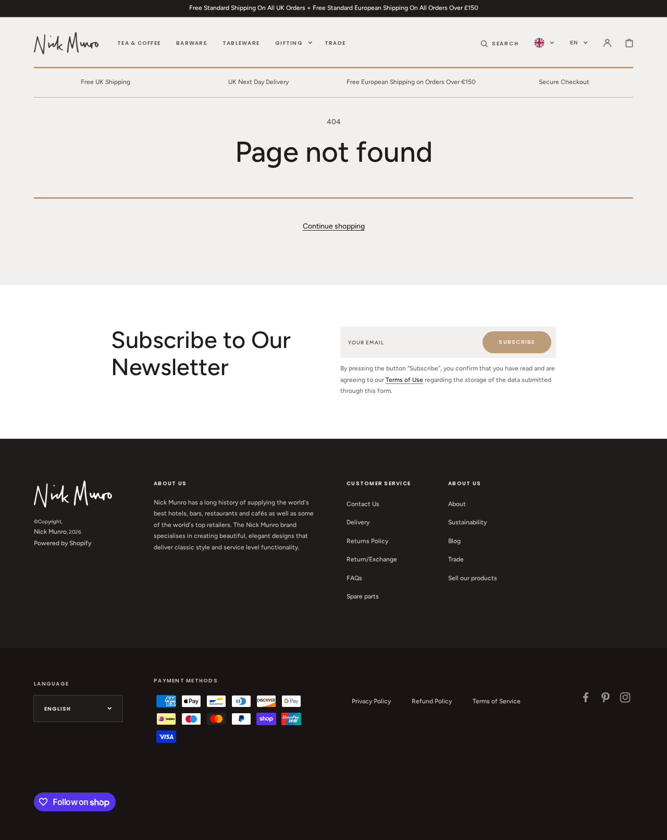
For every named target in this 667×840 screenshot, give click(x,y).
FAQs (354, 578)
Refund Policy (432, 701)
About (457, 504)
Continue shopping (334, 226)
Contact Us (363, 504)
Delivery (358, 522)
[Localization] (544, 42)
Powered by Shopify (62, 543)
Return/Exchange (372, 559)
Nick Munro (50, 531)
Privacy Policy (371, 701)
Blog (454, 541)
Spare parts (363, 596)
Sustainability (467, 522)
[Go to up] (653, 826)
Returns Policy (367, 541)
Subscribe (517, 342)
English (57, 709)
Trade (456, 559)
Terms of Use (404, 379)
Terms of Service (497, 701)
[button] (499, 42)
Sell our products (472, 578)
